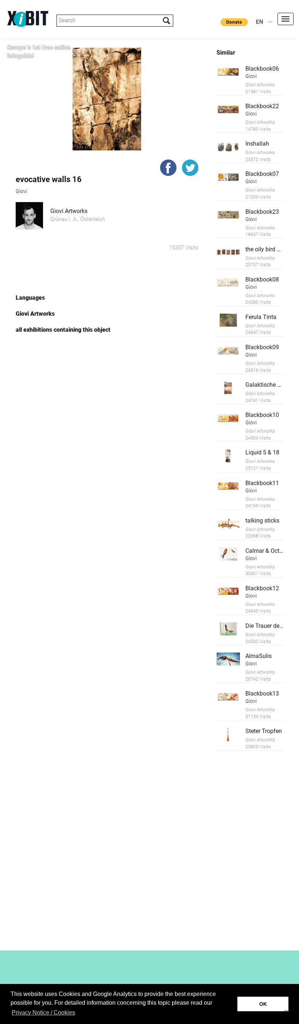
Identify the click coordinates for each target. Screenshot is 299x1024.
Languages (30, 297)
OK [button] (263, 1004)
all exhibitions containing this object (63, 329)
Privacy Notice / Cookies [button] (43, 1012)
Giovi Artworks (69, 211)
